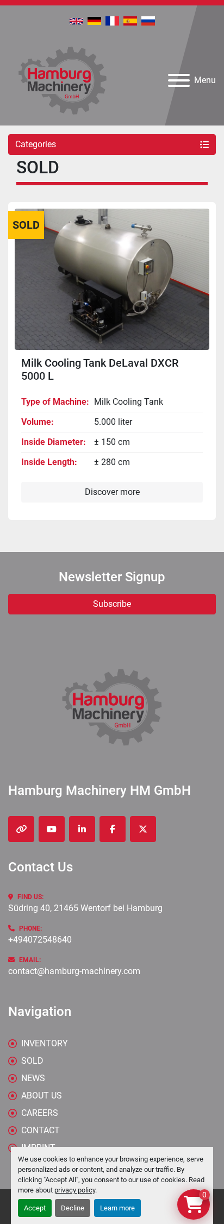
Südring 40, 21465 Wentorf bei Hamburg (85, 908)
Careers (39, 1113)
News (33, 1078)
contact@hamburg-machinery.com (74, 971)
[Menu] (179, 80)
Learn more (117, 1208)
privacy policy (74, 1190)
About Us (41, 1095)
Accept (35, 1208)
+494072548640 (40, 939)
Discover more (112, 492)
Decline (72, 1208)
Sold (32, 1061)
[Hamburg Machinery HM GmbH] (112, 706)
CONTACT (40, 1130)
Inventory (44, 1043)
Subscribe (112, 604)
